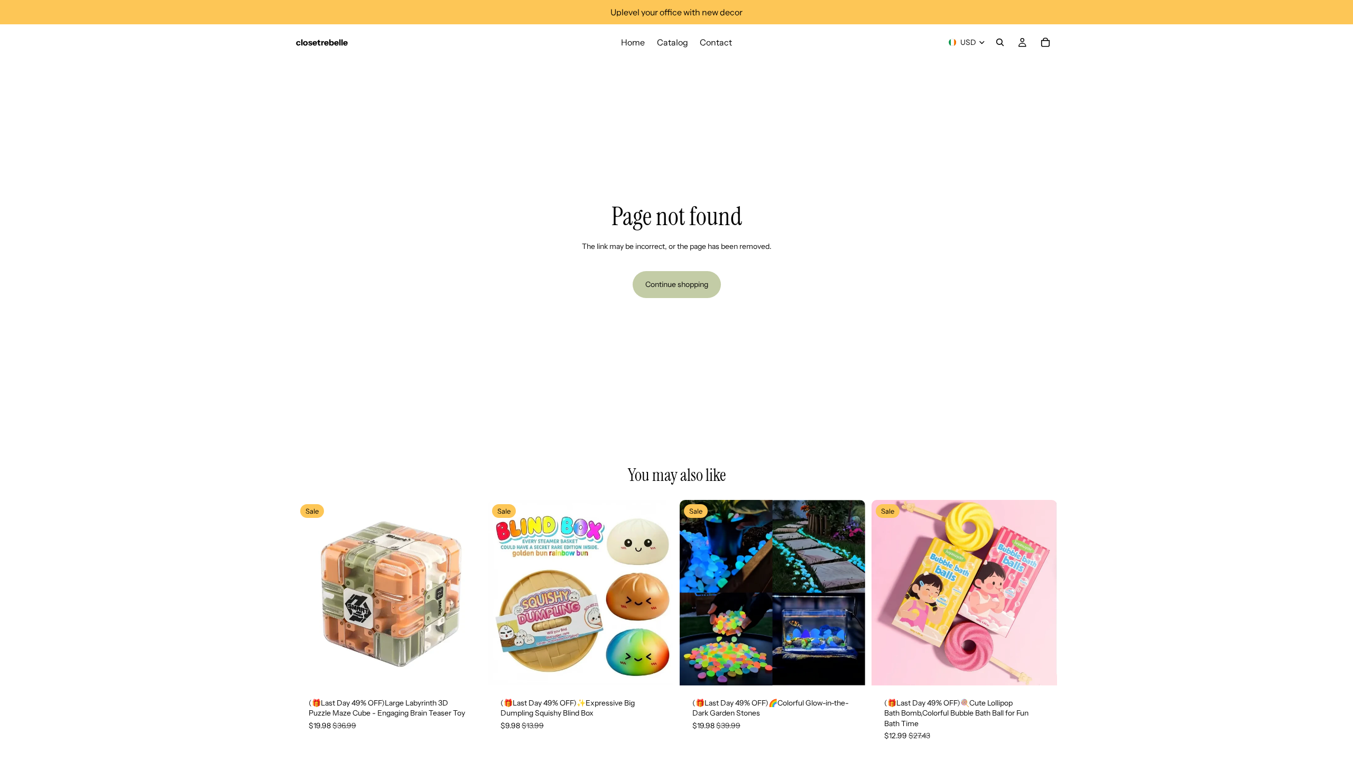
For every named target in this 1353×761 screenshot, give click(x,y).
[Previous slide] (312, 592)
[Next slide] (465, 592)
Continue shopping (676, 284)
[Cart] (1045, 42)
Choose (474, 668)
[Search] (1000, 42)
